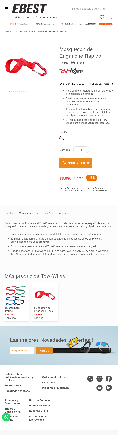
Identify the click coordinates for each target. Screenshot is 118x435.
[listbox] (85, 139)
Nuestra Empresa (40, 400)
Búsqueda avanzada (17, 391)
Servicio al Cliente (11, 418)
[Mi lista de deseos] (102, 17)
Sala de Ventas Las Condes (38, 418)
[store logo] (29, 8)
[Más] (87, 149)
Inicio (9, 31)
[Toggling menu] (6, 8)
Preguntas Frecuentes (56, 388)
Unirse (44, 350)
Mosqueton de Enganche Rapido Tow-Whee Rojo (44, 311)
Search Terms (13, 385)
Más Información (28, 213)
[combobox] (91, 9)
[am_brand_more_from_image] (16, 295)
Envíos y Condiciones (12, 410)
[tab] (9, 214)
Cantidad (64, 149)
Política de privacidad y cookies (19, 378)
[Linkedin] (109, 388)
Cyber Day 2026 (39, 411)
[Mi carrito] (109, 17)
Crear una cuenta (46, 17)
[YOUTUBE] (99, 388)
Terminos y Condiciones (12, 401)
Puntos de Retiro (39, 405)
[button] (9, 91)
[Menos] (76, 149)
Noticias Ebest (14, 374)
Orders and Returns (54, 377)
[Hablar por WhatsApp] (6, 417)
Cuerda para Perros (12, 309)
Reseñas (48, 213)
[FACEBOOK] (109, 379)
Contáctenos (50, 382)
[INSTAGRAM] (99, 379)
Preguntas (63, 213)
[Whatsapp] (90, 379)
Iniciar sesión (22, 17)
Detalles (9, 213)
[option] (61, 138)
